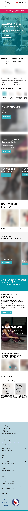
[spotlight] (10, 367)
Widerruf (4, 473)
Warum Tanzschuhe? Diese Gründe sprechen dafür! (20, 389)
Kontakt (4, 468)
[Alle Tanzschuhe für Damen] (19, 95)
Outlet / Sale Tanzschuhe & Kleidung (11, 486)
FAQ (3, 466)
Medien (4, 457)
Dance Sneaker (6, 478)
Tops (3, 495)
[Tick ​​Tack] (7, 440)
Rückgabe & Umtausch (8, 470)
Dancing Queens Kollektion (9, 488)
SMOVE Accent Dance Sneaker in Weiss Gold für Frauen (7, 80)
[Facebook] (3, 440)
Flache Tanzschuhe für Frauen (10, 490)
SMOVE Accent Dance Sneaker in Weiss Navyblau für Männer (20, 80)
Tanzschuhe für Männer (8, 483)
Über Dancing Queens (7, 450)
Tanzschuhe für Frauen (8, 481)
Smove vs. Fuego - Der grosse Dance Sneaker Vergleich (7, 389)
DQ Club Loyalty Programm (9, 463)
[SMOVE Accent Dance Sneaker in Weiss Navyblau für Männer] (20, 71)
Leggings (4, 493)
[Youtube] (9, 440)
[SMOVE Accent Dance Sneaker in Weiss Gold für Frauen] (7, 71)
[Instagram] (5, 440)
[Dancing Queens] (8, 2)
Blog (3, 455)
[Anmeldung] (26, 2)
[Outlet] (4, 95)
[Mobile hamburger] (2, 2)
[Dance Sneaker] (12, 95)
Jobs (3, 453)
